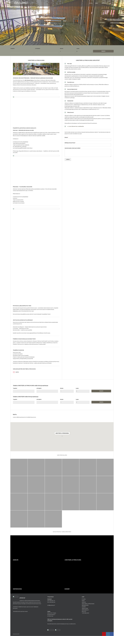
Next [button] (112, 26)
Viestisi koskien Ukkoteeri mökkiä (73, 148)
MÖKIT (96, 3)
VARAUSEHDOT (85, 609)
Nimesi (66, 137)
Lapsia (77, 48)
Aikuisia (61, 48)
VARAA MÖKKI (104, 3)
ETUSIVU (91, 3)
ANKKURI (84, 602)
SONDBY (84, 606)
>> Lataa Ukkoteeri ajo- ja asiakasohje (75, 126)
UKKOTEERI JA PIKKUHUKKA (88, 603)
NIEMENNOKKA (85, 605)
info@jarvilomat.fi (51, 605)
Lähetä (67, 159)
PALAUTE (84, 611)
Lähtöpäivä (37, 48)
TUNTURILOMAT (85, 613)
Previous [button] (11, 26)
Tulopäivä (12, 48)
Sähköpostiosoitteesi (70, 142)
